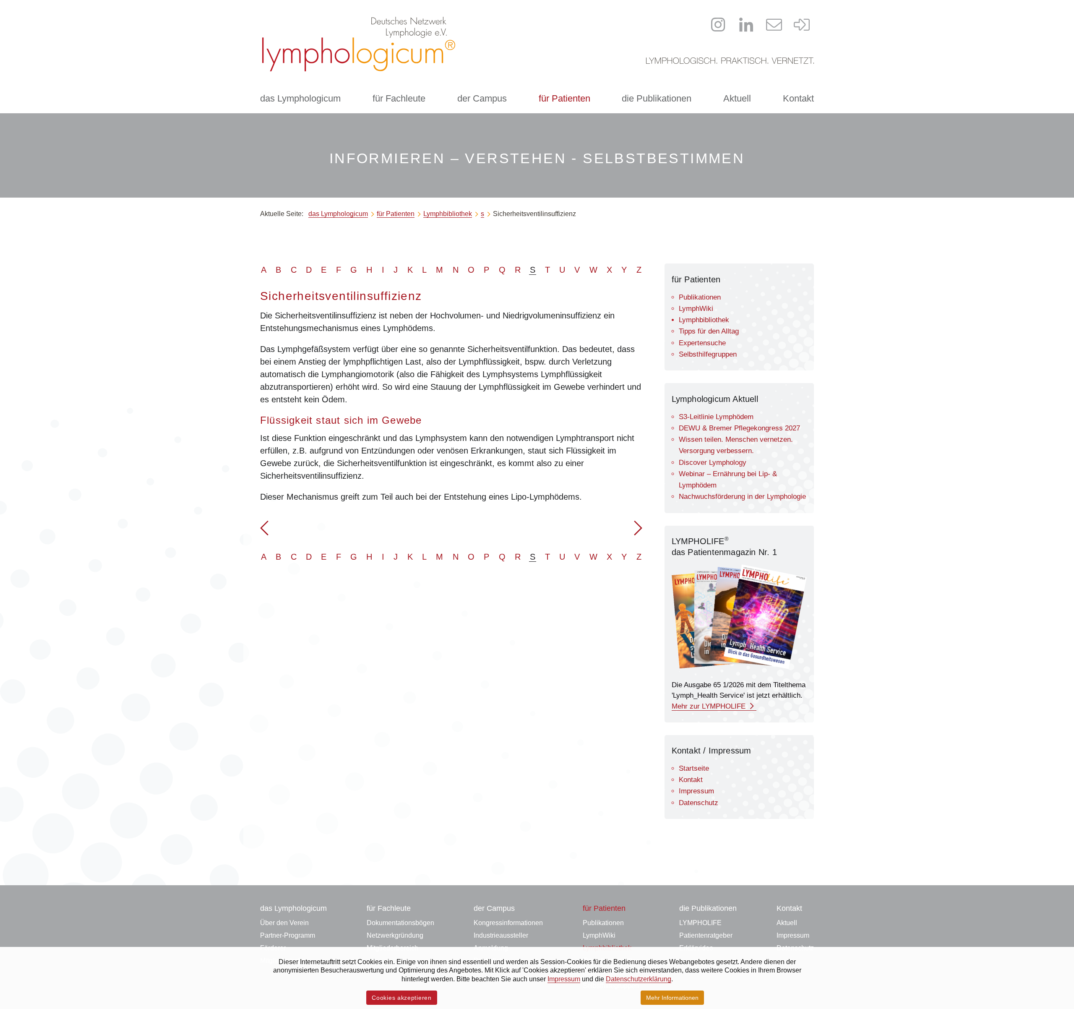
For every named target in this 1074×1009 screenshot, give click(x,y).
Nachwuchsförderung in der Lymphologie (742, 497)
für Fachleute (399, 98)
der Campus (482, 98)
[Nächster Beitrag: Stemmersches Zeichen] (638, 531)
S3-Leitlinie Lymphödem (716, 417)
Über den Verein (284, 922)
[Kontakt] (774, 25)
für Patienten (564, 98)
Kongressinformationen (508, 922)
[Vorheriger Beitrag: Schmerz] (264, 531)
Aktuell (737, 98)
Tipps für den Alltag (709, 331)
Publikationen (700, 297)
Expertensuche (702, 343)
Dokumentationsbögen (400, 922)
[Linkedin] (746, 25)
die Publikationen (656, 98)
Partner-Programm (287, 935)
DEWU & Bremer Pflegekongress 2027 (739, 428)
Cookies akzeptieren (401, 997)
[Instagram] (718, 25)
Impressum (696, 791)
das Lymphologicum (300, 98)
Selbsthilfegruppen (708, 354)
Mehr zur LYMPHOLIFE (710, 706)
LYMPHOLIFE (700, 922)
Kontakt (798, 98)
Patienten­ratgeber (706, 935)
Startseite (694, 768)
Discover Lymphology (712, 463)
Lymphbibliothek (704, 320)
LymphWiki (696, 309)
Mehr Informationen (672, 997)
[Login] (802, 25)
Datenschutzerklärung (638, 979)
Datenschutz (698, 803)
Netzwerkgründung (395, 935)
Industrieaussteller (501, 935)
